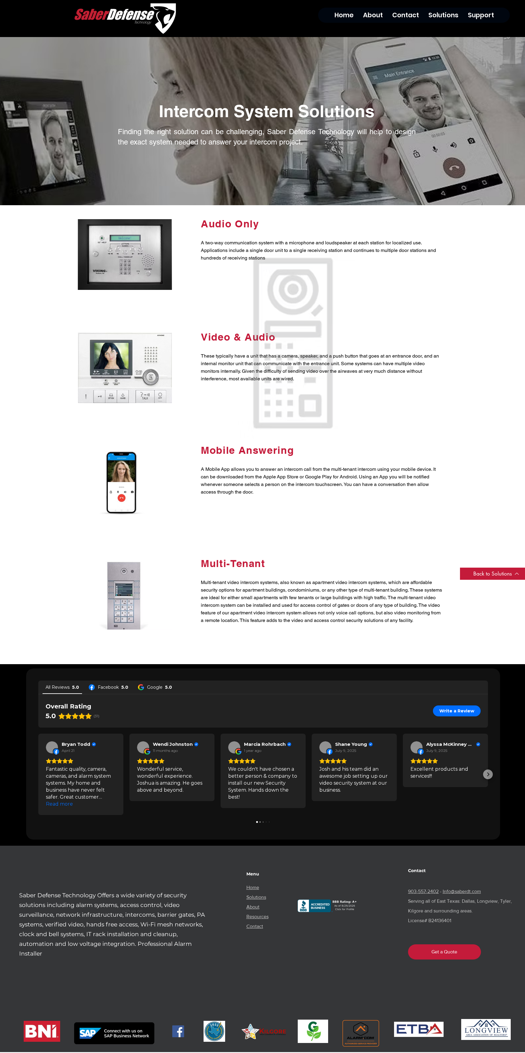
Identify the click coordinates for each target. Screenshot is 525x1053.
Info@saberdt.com (462, 891)
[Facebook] (178, 1031)
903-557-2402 (423, 891)
